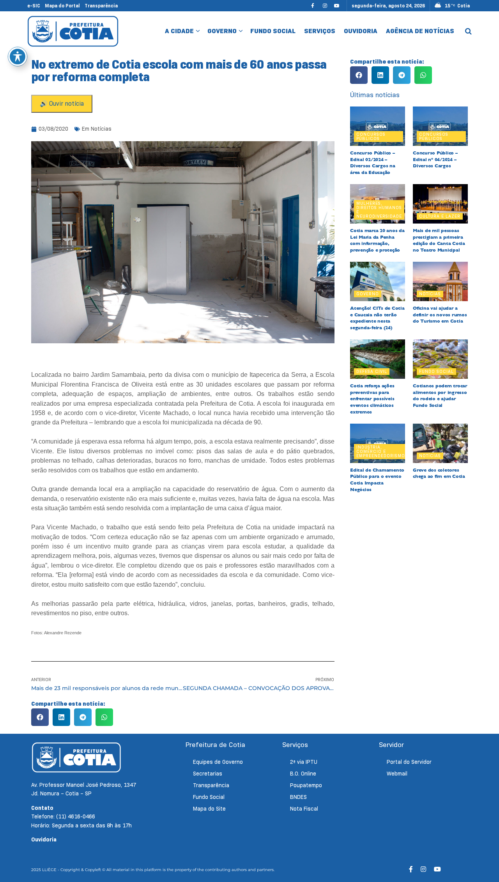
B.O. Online (303, 773)
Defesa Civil (371, 371)
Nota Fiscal (304, 808)
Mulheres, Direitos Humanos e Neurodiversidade (379, 210)
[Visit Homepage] (73, 31)
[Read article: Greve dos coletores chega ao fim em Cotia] (440, 443)
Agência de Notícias (420, 31)
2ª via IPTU (303, 761)
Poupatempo (306, 785)
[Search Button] (468, 31)
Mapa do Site (209, 808)
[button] (40, 717)
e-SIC (33, 6)
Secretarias (207, 773)
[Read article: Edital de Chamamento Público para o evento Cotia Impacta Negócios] (377, 443)
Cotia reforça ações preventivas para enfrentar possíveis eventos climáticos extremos (372, 399)
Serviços (319, 31)
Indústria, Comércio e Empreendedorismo (380, 451)
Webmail (397, 773)
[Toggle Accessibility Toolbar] (17, 56)
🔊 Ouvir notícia (62, 103)
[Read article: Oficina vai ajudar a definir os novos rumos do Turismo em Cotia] (440, 281)
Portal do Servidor (409, 761)
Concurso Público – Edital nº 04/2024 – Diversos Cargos (435, 159)
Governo (222, 31)
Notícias (101, 128)
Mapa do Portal (62, 6)
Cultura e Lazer (439, 216)
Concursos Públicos (371, 136)
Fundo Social (273, 31)
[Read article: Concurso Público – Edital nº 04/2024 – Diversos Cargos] (440, 126)
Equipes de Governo (218, 761)
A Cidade (179, 31)
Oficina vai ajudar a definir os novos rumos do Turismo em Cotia (440, 314)
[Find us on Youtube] (337, 5)
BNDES (298, 796)
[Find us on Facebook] (313, 5)
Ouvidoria (360, 31)
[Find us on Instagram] (325, 5)
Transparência (101, 6)
